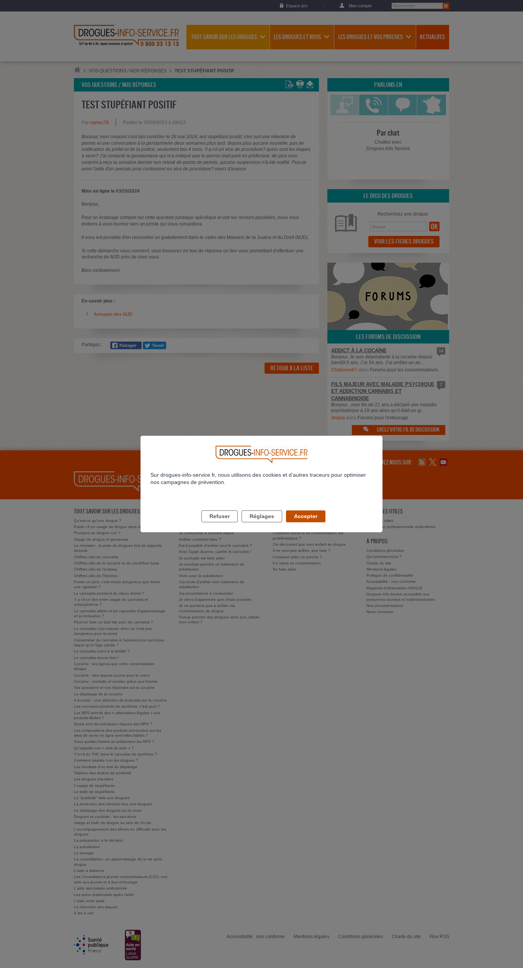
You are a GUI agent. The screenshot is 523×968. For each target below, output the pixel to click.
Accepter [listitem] (305, 516)
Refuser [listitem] (219, 516)
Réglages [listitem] (262, 516)
